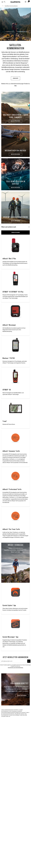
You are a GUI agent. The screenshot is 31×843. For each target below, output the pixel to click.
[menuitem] (4, 2)
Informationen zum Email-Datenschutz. (15, 667)
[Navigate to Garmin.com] (15, 2)
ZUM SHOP (15, 78)
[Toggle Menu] (1, 1)
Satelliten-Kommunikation (11, 5)
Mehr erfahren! (21, 695)
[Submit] (28, 661)
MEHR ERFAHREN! (15, 121)
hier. (15, 85)
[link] (15, 24)
